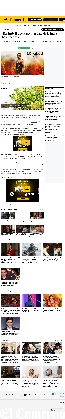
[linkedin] (18, 395)
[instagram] (12, 395)
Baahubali (17, 204)
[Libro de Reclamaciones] (62, 395)
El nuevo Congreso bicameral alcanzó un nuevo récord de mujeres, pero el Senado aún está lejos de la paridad (53, 138)
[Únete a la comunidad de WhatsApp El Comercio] (24, 48)
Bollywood (11, 204)
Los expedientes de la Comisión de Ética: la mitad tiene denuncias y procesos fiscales (53, 103)
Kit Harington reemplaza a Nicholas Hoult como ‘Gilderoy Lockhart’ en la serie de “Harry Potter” (10, 283)
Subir (61, 402)
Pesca (29, 25)
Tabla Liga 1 (40, 25)
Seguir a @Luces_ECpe (5, 83)
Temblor (25, 25)
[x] (9, 395)
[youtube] (15, 395)
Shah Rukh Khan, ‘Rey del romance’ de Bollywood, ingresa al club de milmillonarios (31, 310)
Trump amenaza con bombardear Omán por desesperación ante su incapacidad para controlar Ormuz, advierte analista (53, 119)
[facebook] (6, 395)
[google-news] (21, 395)
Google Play (43, 395)
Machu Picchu (47, 25)
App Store (36, 395)
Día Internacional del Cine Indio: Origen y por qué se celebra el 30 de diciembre (51, 310)
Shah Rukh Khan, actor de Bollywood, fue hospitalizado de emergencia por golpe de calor (9, 333)
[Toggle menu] (1, 19)
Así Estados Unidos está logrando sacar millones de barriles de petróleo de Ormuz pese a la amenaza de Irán (53, 110)
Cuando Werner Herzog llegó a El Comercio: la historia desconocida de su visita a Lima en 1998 (52, 259)
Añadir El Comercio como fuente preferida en (52, 29)
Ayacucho (34, 25)
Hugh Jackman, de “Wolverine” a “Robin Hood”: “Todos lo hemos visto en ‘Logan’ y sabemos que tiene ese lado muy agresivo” (30, 260)
